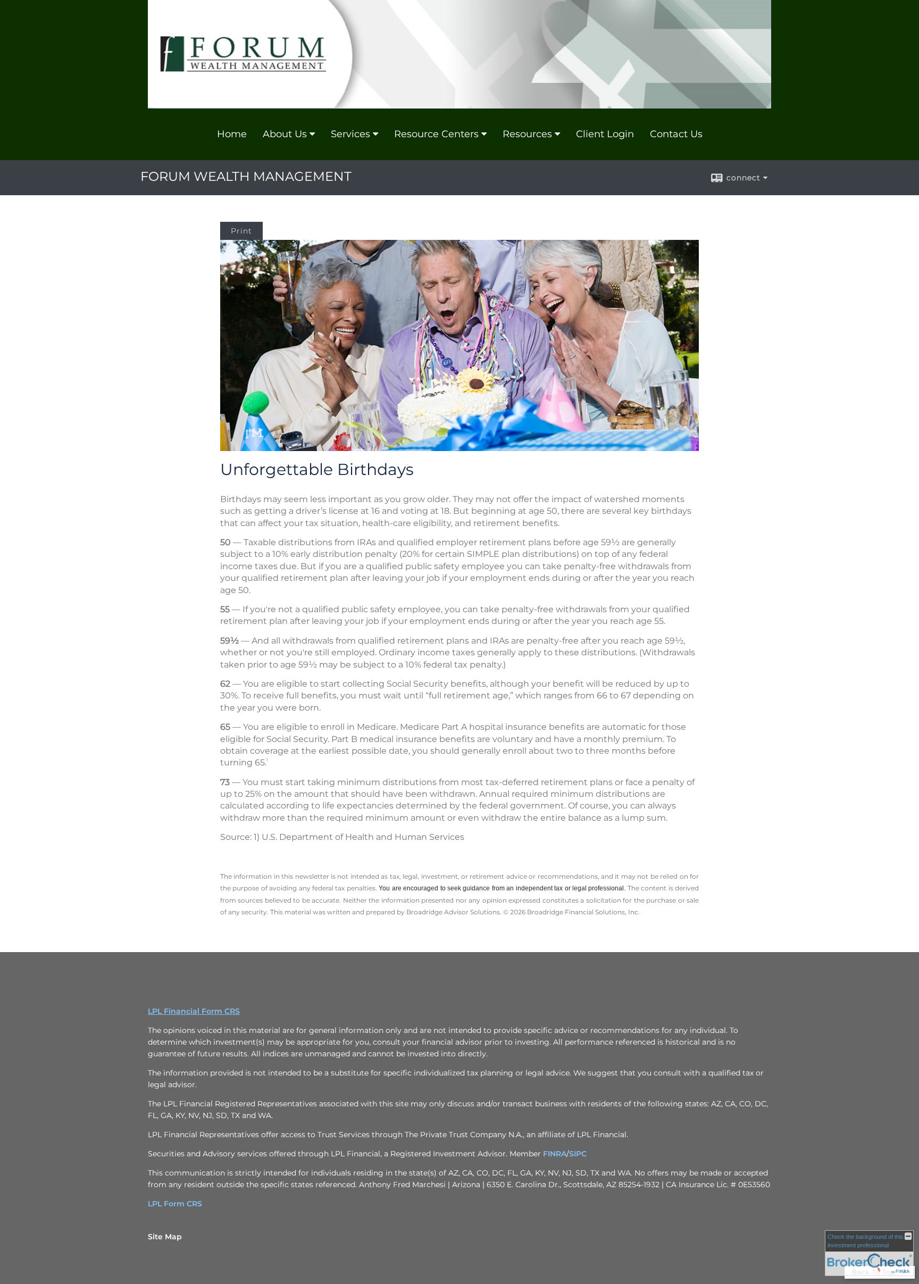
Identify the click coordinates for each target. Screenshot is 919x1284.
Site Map (165, 1236)
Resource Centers (436, 134)
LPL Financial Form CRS (194, 1011)
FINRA (554, 1153)
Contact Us (676, 134)
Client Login (605, 134)
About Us (285, 134)
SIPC (578, 1153)
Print (241, 231)
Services (350, 134)
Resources (527, 134)
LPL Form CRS (175, 1203)
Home (232, 134)
